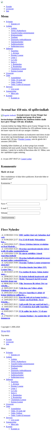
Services (9, 87)
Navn (3, 204)
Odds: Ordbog (16, 82)
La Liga (14, 60)
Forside (9, 6)
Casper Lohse (26, 159)
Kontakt (9, 96)
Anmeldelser (16, 78)
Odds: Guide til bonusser (20, 84)
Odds (8, 75)
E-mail (3, 208)
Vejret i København (18, 31)
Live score (15, 89)
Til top (3, 331)
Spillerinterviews (17, 46)
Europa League (17, 71)
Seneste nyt (15, 24)
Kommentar (6, 183)
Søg (7, 11)
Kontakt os (15, 98)
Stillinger (9, 48)
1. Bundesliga (16, 64)
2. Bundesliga (16, 66)
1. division (15, 53)
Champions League (18, 69)
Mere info (15, 93)
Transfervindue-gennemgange (22, 33)
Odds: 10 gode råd (18, 80)
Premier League (17, 55)
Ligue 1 (14, 57)
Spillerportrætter (17, 44)
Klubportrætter (16, 35)
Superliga (14, 51)
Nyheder (9, 22)
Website (4, 213)
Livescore (10, 9)
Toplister (14, 37)
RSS (8, 331)
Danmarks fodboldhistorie (21, 40)
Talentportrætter (17, 42)
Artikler (9, 26)
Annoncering (11, 91)
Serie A (14, 62)
